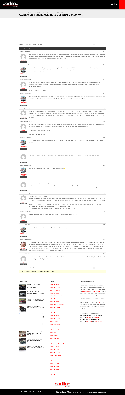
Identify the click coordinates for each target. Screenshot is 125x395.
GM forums (97, 317)
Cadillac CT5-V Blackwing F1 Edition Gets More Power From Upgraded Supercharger (35, 286)
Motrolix (100, 302)
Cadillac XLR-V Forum (55, 363)
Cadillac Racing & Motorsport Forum (58, 343)
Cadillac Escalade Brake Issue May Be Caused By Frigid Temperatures (34, 340)
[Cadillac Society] (10, 8)
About (29, 391)
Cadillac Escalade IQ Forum (56, 327)
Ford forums (98, 321)
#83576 (104, 51)
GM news (88, 317)
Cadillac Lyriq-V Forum (55, 338)
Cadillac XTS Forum (54, 374)
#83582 (104, 121)
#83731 (104, 193)
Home (20, 13)
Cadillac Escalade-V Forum (56, 329)
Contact (34, 391)
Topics (24, 13)
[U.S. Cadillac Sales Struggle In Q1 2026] (30, 313)
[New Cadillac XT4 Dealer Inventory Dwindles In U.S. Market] (22, 297)
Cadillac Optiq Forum (54, 341)
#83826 (104, 224)
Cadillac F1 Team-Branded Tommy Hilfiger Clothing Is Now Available (35, 307)
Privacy (39, 391)
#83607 (104, 137)
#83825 (104, 211)
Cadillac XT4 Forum (54, 366)
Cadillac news (86, 292)
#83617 (104, 152)
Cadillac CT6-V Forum (55, 312)
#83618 (104, 165)
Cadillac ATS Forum (54, 284)
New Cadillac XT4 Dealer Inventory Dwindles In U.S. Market (35, 292)
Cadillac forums (97, 292)
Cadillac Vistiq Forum (54, 358)
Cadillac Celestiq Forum (55, 290)
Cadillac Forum (30, 13)
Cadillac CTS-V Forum (55, 318)
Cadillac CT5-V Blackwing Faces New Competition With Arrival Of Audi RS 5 (35, 347)
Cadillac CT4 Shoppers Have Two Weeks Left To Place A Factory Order (35, 300)
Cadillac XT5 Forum (54, 369)
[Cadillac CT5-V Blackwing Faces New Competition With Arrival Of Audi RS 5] (22, 351)
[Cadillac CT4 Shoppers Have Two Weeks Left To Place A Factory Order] (22, 304)
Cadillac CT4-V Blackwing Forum (57, 296)
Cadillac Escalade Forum (55, 324)
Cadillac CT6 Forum (54, 310)
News (20, 391)
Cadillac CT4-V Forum (55, 298)
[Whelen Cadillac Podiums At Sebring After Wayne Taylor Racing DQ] (22, 337)
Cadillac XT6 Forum (54, 372)
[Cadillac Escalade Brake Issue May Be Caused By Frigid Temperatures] (22, 344)
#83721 (104, 180)
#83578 (104, 79)
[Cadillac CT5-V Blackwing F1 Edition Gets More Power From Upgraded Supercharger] (22, 289)
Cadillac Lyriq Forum (54, 335)
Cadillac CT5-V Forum (55, 307)
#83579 (104, 93)
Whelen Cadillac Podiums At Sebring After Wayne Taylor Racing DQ (34, 333)
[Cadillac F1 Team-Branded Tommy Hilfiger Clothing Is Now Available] (22, 311)
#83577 (104, 64)
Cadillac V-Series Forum (55, 355)
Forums (25, 391)
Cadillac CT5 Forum (38, 13)
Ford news (89, 321)
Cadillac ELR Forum (54, 321)
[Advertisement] (62, 31)
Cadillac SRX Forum (54, 346)
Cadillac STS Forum (54, 349)
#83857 (104, 253)
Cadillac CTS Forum (54, 315)
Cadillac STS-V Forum (55, 352)
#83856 (104, 239)
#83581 (104, 108)
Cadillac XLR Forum (54, 360)
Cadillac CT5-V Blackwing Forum (57, 304)
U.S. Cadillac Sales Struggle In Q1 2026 (43, 321)
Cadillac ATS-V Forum (55, 287)
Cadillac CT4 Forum (54, 293)
